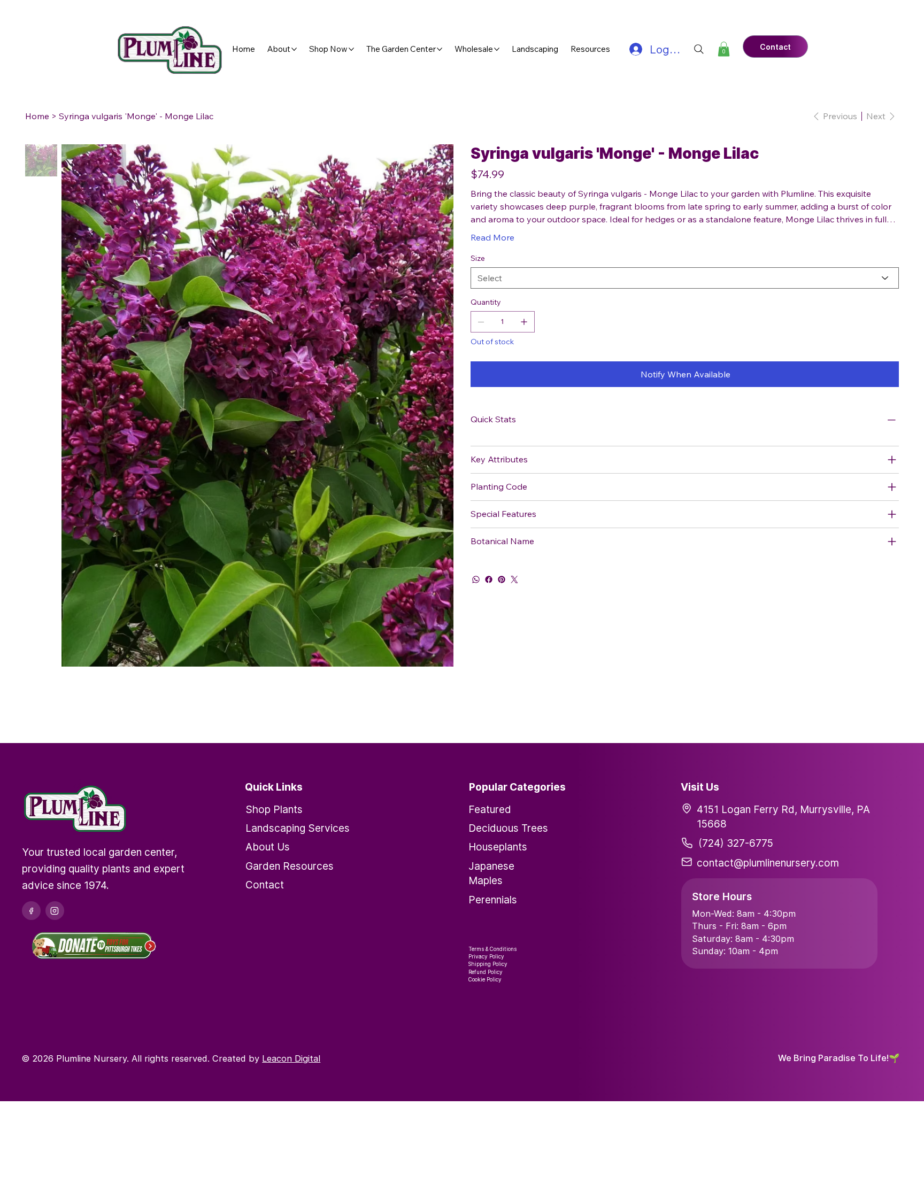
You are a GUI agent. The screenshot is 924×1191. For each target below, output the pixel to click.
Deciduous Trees (508, 828)
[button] (724, 49)
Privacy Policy (486, 956)
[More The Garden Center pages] (439, 49)
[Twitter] (514, 579)
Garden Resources (289, 866)
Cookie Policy (485, 979)
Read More (492, 237)
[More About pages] (294, 49)
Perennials (492, 899)
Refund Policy (485, 972)
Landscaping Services (297, 828)
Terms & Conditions (492, 949)
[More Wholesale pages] (496, 49)
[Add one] (524, 321)
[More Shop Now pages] (351, 49)
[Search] (699, 49)
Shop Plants (274, 809)
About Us (267, 846)
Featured (489, 809)
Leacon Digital (291, 1058)
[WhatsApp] (476, 579)
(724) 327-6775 (735, 843)
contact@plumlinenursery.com (768, 862)
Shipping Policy (487, 964)
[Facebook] (488, 579)
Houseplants (497, 846)
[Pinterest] (501, 579)
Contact (264, 884)
